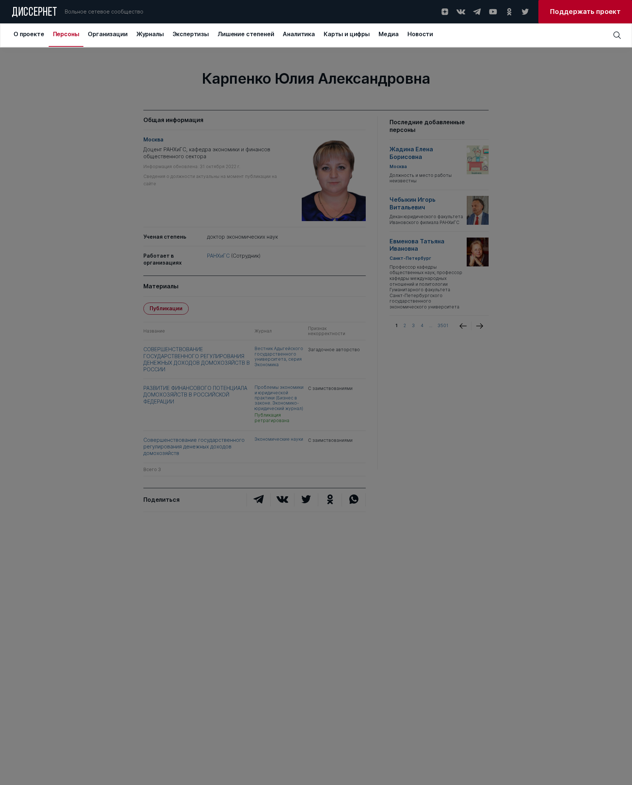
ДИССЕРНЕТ (34, 13)
